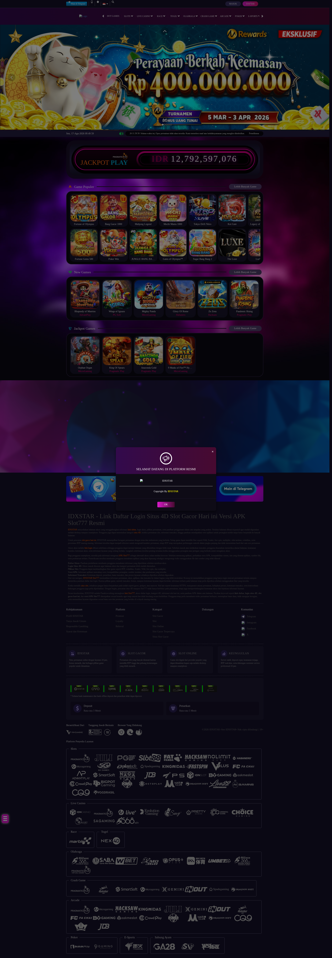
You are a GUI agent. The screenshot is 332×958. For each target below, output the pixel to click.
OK (166, 504)
